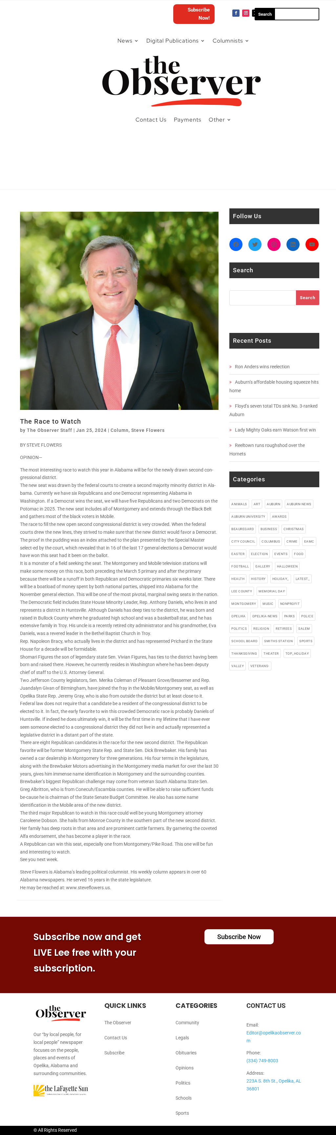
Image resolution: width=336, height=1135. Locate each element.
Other (217, 119)
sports (305, 641)
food (299, 554)
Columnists (228, 40)
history (258, 579)
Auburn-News (299, 504)
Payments (187, 119)
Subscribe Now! (199, 14)
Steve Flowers (148, 430)
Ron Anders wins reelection (262, 366)
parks (289, 616)
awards (279, 516)
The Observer (117, 1022)
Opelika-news (265, 616)
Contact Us (151, 119)
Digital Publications (172, 40)
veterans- (259, 666)
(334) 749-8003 (262, 1060)
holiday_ (280, 579)
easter (237, 554)
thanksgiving (244, 653)
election (259, 554)
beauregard (242, 529)
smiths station (278, 641)
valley (237, 666)
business (269, 529)
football (240, 566)
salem (304, 628)
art (257, 504)
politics (239, 628)
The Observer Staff (49, 430)
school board (244, 641)
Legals (182, 1037)
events (280, 554)
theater (271, 653)
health (237, 579)
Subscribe (114, 1052)
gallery (262, 566)
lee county (241, 591)
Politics (183, 1083)
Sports (182, 1113)
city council (243, 541)
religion (261, 628)
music (268, 604)
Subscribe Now (239, 937)
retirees (284, 628)
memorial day (272, 591)
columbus (271, 541)
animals (239, 504)
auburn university (248, 516)
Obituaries (186, 1052)
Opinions (185, 1067)
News (125, 40)
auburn (273, 504)
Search (307, 297)
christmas (294, 529)
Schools (184, 1098)
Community (187, 1022)
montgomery (243, 604)
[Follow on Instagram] (245, 13)
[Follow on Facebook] (236, 13)
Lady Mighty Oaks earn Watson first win (275, 430)
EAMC (309, 541)
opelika (238, 616)
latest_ (303, 579)
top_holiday (297, 653)
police (307, 616)
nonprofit (290, 604)
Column (120, 430)
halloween (287, 566)
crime (292, 541)
